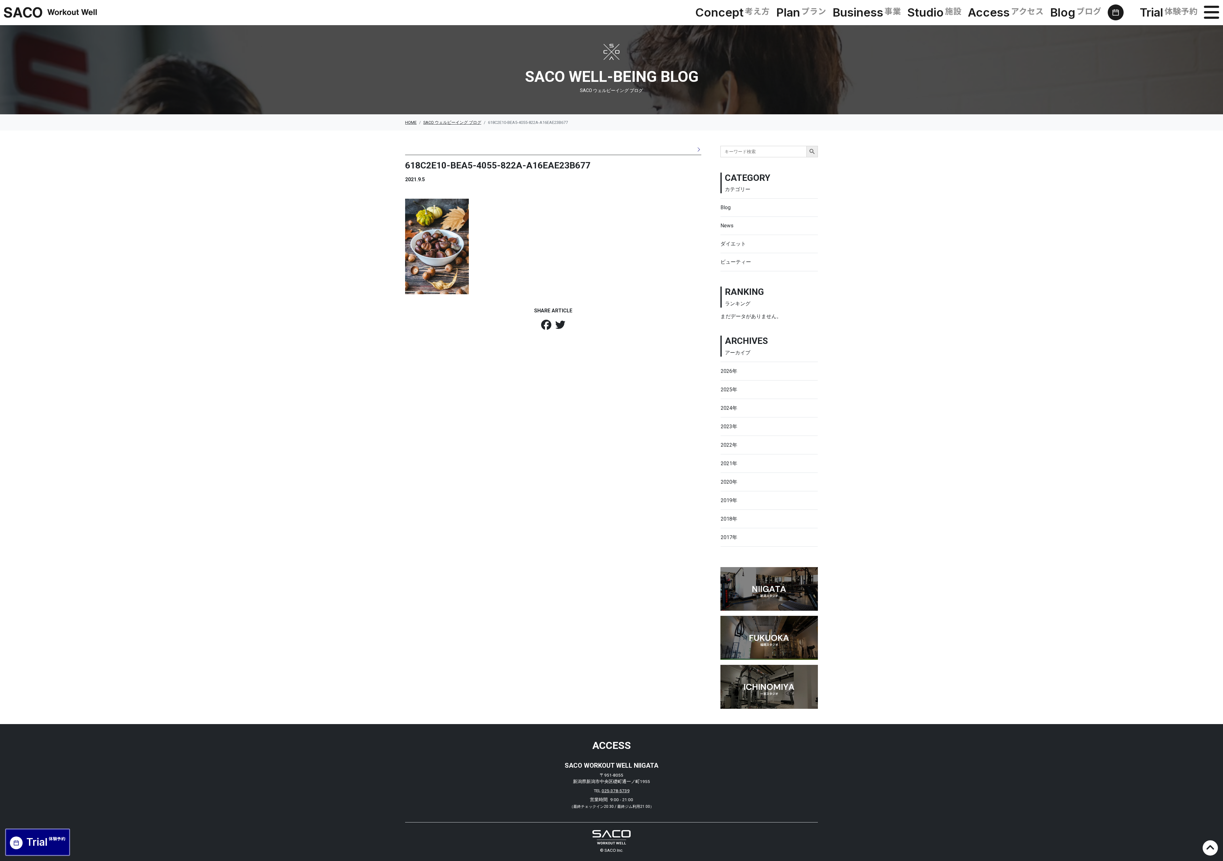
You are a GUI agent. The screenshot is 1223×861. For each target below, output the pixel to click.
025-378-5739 (616, 790)
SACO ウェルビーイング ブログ (452, 122)
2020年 (729, 482)
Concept (732, 12)
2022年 (729, 445)
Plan (801, 12)
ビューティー (735, 262)
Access (1006, 12)
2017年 (729, 537)
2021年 (729, 463)
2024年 (729, 408)
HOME (411, 122)
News (726, 226)
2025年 (729, 390)
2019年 (729, 500)
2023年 (729, 426)
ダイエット (733, 244)
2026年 (729, 371)
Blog (1075, 12)
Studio (934, 12)
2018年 (729, 519)
